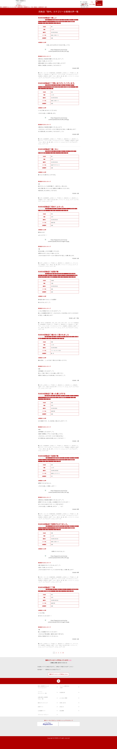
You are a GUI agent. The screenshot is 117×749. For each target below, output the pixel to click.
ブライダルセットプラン (72, 74)
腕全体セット (67, 139)
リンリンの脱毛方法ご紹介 (64, 686)
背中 (66, 76)
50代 (66, 323)
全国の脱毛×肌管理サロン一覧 (43, 698)
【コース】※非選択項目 (49, 73)
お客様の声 (62, 692)
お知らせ (62, 707)
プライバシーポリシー (43, 714)
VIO (60, 78)
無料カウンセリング (43, 703)
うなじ (54, 76)
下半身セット (73, 73)
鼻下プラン (54, 74)
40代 (62, 323)
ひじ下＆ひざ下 (46, 78)
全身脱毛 (40, 76)
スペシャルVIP (61, 74)
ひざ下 (57, 78)
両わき (58, 76)
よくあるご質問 (63, 698)
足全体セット (47, 74)
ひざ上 (53, 78)
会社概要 (62, 710)
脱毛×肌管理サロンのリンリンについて (43, 686)
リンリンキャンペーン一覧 (42, 692)
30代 (59, 323)
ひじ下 (40, 78)
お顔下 (50, 76)
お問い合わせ (63, 703)
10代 (53, 323)
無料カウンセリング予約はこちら (58, 674)
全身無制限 (58, 73)
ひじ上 (77, 76)
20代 (41, 73)
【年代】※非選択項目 (45, 323)
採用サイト (40, 707)
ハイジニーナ (71, 76)
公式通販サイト (41, 710)
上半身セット (65, 73)
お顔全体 (45, 76)
